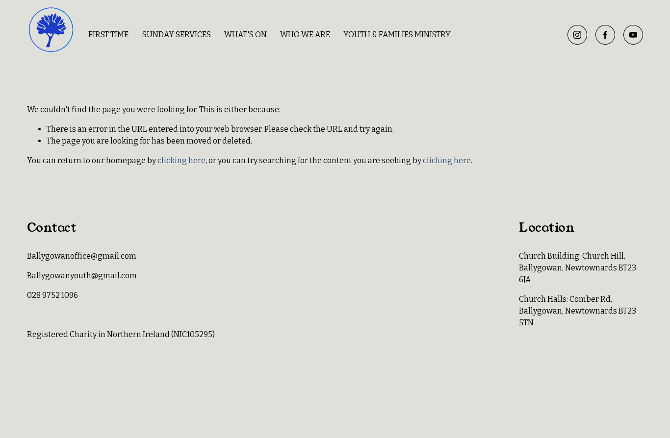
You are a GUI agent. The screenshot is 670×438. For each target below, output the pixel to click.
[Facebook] (605, 35)
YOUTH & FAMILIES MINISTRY (397, 34)
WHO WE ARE (305, 34)
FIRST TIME (108, 34)
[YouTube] (633, 35)
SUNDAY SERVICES (176, 34)
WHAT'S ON (245, 34)
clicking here (181, 160)
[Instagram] (577, 35)
